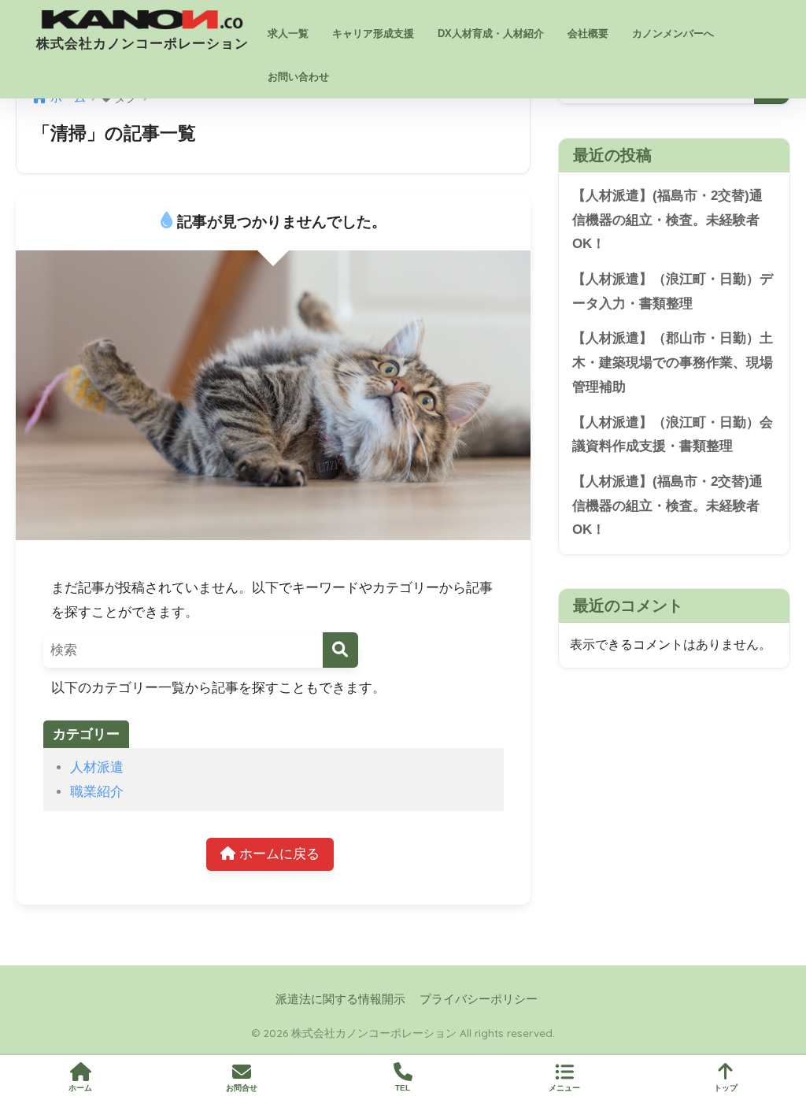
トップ (726, 1087)
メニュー (564, 1087)
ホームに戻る (277, 853)
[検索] (340, 650)
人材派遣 (97, 767)
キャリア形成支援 (373, 33)
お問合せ (241, 1087)
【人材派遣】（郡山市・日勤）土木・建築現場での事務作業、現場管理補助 (672, 362)
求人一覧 (288, 33)
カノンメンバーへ (673, 33)
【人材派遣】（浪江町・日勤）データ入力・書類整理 (672, 291)
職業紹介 (97, 791)
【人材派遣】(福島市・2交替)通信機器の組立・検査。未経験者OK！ (667, 219)
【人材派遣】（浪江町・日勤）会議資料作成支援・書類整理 (672, 434)
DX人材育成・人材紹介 (491, 33)
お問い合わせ (298, 77)
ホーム (80, 1087)
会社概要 (588, 33)
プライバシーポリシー (479, 999)
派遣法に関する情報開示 (340, 999)
